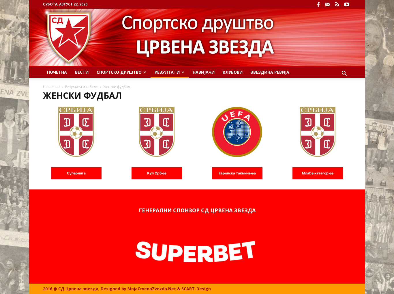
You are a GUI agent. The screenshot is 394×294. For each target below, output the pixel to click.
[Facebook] (318, 4)
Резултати (167, 72)
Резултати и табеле (81, 86)
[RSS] (337, 4)
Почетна (57, 72)
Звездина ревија (270, 72)
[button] (344, 74)
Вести (82, 72)
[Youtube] (346, 4)
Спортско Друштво (119, 72)
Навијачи (204, 72)
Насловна (51, 86)
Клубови (233, 72)
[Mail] (327, 4)
